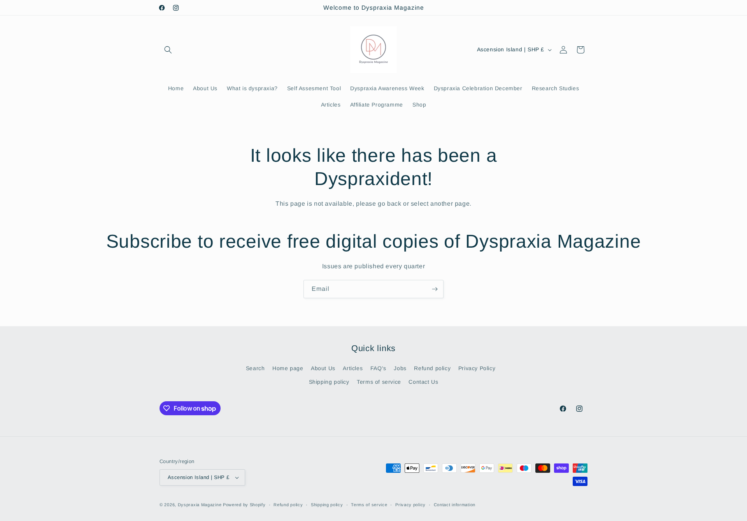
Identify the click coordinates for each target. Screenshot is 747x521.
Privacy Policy (476, 368)
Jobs (400, 368)
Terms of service (379, 382)
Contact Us (423, 382)
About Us (323, 368)
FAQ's (378, 368)
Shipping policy (329, 382)
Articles (353, 368)
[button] (168, 49)
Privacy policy (410, 504)
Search (255, 368)
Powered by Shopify (244, 504)
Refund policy (432, 368)
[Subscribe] (434, 289)
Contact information (454, 504)
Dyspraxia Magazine (200, 504)
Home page (287, 368)
